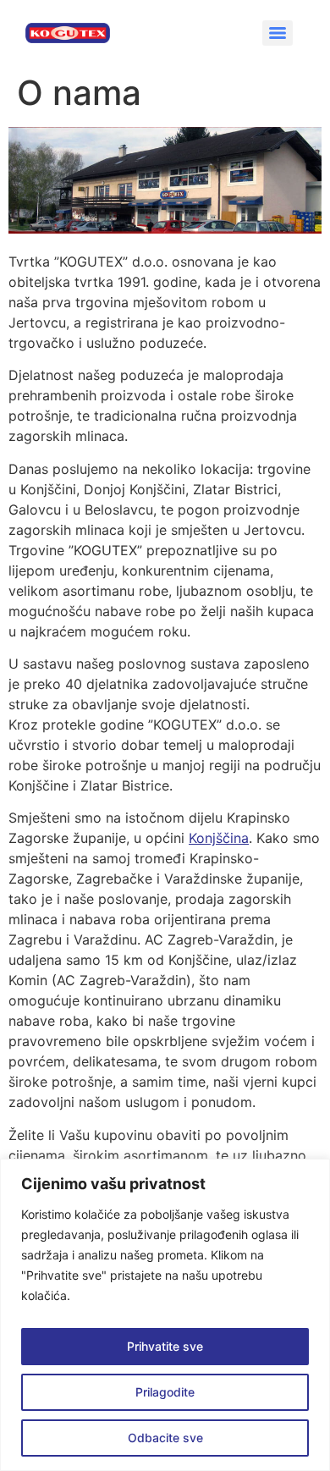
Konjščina (219, 837)
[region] (165, 1315)
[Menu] (277, 33)
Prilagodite (165, 1392)
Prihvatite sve (165, 1346)
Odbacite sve (165, 1437)
